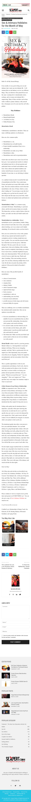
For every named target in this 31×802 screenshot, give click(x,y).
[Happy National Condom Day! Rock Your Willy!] (6, 712)
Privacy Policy (16, 792)
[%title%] (16, 5)
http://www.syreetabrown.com (15, 591)
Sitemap (6, 793)
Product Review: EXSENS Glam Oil (19, 681)
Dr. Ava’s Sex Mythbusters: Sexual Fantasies (23, 566)
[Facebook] (10, 595)
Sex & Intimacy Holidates (7, 20)
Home (3, 14)
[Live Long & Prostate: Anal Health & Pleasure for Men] (6, 704)
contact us (26, 774)
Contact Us (12, 793)
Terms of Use (24, 792)
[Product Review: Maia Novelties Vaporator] (6, 675)
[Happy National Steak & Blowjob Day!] (6, 696)
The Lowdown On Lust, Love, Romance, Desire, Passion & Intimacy (8, 566)
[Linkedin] (17, 595)
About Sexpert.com (6, 792)
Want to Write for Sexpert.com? (15, 795)
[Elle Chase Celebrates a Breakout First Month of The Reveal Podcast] (6, 667)
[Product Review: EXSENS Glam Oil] (6, 683)
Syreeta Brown (6, 28)
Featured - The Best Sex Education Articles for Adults (12, 18)
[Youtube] (20, 785)
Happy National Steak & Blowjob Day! (20, 695)
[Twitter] (20, 595)
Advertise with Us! (21, 793)
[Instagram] (13, 595)
